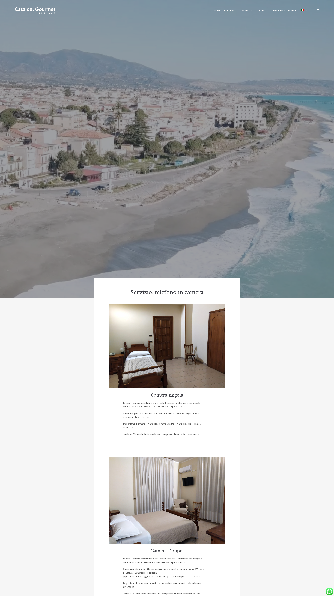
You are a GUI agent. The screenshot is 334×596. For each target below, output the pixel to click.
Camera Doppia (167, 550)
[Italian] (304, 10)
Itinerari (244, 10)
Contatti (261, 10)
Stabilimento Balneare (283, 10)
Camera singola (167, 395)
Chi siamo (229, 10)
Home (217, 10)
